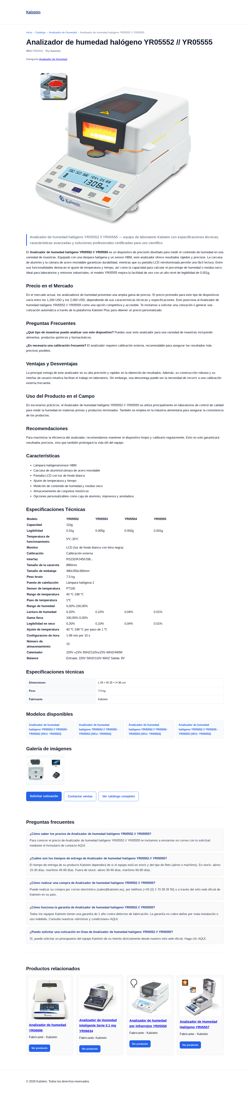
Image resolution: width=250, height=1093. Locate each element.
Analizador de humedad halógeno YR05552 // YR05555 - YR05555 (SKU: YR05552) (198, 729)
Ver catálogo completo (118, 796)
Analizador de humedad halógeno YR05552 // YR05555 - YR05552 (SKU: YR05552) (48, 729)
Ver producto (39, 1048)
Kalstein (33, 12)
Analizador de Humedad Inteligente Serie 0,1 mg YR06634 (98, 1025)
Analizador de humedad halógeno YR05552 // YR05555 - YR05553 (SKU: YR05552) (98, 729)
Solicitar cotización (44, 796)
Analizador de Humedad (53, 59)
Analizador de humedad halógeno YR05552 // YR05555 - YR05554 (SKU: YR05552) (148, 729)
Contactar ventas (80, 796)
